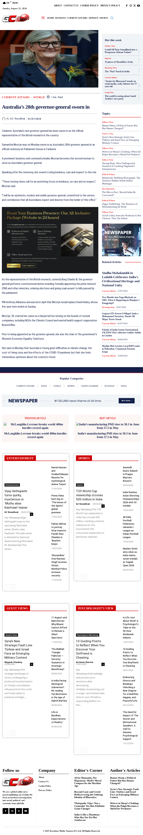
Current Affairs (16, 97)
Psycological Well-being (87, 631)
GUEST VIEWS (17, 604)
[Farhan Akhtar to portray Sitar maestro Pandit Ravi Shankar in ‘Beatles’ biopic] (43, 522)
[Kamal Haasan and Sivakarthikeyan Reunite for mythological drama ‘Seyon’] (43, 465)
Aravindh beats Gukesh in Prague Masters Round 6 (130, 471)
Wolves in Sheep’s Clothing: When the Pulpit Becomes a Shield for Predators (124, 802)
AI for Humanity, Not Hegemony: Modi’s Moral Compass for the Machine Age (87, 778)
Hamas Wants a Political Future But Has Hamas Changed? (123, 777)
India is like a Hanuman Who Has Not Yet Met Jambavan (86, 814)
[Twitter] (134, 6)
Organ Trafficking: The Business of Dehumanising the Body (119, 205)
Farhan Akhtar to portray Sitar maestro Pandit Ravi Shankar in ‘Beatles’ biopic (58, 530)
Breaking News (119, 62)
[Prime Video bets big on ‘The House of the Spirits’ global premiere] (43, 494)
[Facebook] (127, 6)
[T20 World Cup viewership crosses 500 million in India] (90, 472)
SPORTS (84, 454)
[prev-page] (6, 583)
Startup (116, 149)
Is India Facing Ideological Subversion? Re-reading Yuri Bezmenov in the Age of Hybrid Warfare (59, 687)
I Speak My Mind (123, 102)
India (110, 106)
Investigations (117, 116)
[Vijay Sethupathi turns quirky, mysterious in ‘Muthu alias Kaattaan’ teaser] (18, 472)
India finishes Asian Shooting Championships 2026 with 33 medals (131, 495)
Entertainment (12, 481)
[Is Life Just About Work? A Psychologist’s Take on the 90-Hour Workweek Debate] (115, 615)
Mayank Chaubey (13, 658)
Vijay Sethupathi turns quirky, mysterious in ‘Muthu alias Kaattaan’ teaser (16, 496)
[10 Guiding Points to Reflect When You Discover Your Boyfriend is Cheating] (115, 647)
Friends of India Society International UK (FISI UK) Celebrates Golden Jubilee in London (121, 332)
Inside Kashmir (119, 112)
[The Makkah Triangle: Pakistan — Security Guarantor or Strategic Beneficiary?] (43, 647)
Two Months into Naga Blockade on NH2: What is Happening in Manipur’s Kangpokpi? (121, 300)
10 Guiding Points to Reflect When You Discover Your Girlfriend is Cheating (90, 646)
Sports (80, 481)
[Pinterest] (84, 118)
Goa (112, 92)
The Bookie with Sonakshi (127, 156)
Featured (116, 89)
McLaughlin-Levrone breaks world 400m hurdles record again (35, 431)
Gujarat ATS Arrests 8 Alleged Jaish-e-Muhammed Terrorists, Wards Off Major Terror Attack (120, 316)
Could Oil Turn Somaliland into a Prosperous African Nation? (121, 51)
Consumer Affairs (120, 65)
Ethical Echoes (108, 174)
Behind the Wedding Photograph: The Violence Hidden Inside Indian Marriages (121, 180)
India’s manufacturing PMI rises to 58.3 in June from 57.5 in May (108, 431)
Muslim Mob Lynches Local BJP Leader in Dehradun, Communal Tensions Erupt (121, 349)
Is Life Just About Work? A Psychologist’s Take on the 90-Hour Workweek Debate (131, 624)
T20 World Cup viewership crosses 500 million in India (89, 492)
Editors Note (110, 46)
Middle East (124, 119)
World (39, 97)
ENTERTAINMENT (20, 454)
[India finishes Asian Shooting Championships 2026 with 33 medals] (115, 490)
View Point (114, 159)
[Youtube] (138, 6)
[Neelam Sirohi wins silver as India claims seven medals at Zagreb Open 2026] (115, 547)
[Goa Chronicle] (16, 18)
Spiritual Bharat (120, 146)
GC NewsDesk (17, 118)
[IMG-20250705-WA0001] (50, 240)
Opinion (124, 122)
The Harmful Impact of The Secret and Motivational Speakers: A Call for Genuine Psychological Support (130, 722)
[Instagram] (131, 6)
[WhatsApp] (93, 118)
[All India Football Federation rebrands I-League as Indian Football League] (115, 515)
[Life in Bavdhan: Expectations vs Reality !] (43, 710)
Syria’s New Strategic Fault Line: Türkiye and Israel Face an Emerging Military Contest (18, 646)
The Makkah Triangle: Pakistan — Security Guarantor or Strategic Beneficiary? (58, 655)
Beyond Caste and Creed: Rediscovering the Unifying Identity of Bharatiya (88, 791)
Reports (113, 132)
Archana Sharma (84, 658)
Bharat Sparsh (114, 58)
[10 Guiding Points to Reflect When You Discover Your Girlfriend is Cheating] (90, 622)
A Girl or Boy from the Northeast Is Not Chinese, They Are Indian (121, 217)
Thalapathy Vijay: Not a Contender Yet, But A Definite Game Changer (89, 802)
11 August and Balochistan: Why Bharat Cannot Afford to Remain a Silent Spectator (59, 624)
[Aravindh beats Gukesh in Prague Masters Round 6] (115, 465)
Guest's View (122, 99)
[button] (111, 17)
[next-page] (12, 583)
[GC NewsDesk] (4, 119)
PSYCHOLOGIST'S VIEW (96, 604)
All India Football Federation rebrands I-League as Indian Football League (130, 523)
